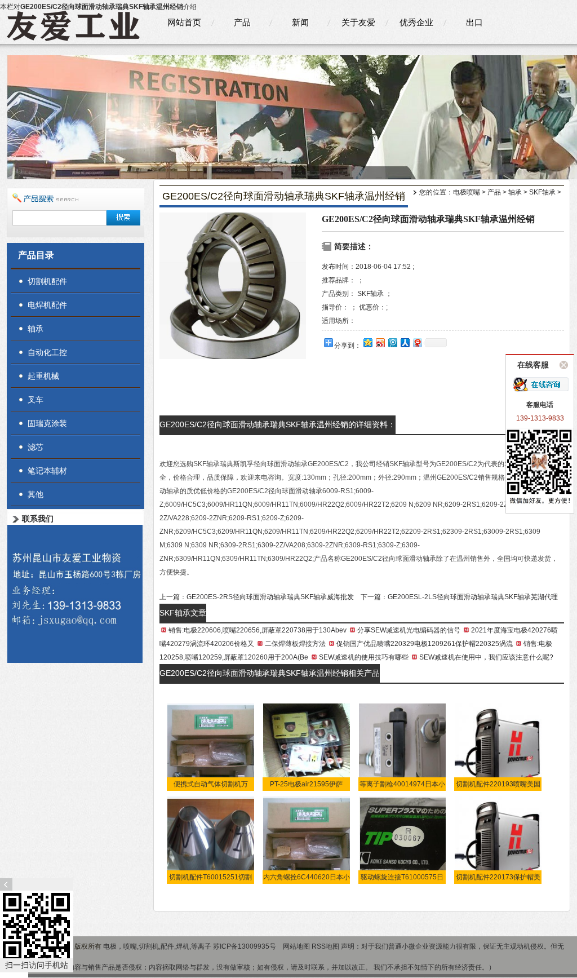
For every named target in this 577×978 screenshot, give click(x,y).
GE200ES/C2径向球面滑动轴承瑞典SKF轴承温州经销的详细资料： (277, 424)
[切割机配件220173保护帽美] (498, 839)
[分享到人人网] (404, 342)
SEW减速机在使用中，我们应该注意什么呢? (486, 657)
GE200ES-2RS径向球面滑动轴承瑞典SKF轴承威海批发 (270, 597)
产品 (242, 22)
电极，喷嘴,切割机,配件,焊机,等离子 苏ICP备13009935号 (190, 946)
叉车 (35, 399)
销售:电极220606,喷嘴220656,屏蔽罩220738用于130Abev (257, 630)
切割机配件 (47, 281)
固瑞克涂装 (47, 423)
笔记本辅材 (47, 470)
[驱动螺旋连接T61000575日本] (402, 839)
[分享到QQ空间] (367, 342)
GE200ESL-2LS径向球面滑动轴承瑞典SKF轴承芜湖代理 (473, 597)
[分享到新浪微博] (380, 342)
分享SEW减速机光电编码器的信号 (408, 630)
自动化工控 (47, 352)
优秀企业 (416, 22)
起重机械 (43, 375)
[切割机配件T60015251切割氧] (211, 839)
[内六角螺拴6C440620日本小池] (307, 839)
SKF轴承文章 (182, 612)
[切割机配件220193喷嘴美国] (498, 746)
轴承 (515, 192)
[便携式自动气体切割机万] (211, 746)
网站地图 (296, 946)
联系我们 (38, 518)
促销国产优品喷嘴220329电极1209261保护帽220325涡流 (424, 644)
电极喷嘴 (466, 192)
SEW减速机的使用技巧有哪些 (364, 657)
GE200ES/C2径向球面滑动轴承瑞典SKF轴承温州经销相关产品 (269, 673)
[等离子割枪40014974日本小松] (402, 746)
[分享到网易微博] (417, 342)
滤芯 (35, 447)
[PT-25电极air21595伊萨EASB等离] (307, 746)
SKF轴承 (542, 192)
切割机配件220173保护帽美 (498, 877)
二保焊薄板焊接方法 (295, 644)
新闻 (300, 22)
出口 (474, 22)
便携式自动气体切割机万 (211, 784)
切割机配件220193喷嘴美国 (498, 784)
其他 (35, 494)
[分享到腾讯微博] (392, 342)
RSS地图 (325, 946)
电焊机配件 (47, 304)
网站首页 (184, 22)
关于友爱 (358, 22)
